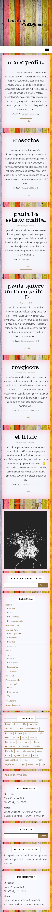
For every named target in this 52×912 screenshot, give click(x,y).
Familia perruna (13, 663)
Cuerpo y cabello (14, 633)
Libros (9, 688)
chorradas (33, 724)
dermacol (18, 733)
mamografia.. (26, 62)
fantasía (16, 737)
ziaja (43, 764)
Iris (19, 742)
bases (7, 724)
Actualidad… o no (12, 626)
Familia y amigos (22, 226)
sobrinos (25, 760)
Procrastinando (11, 684)
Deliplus (8, 733)
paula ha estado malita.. (26, 216)
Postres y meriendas (15, 621)
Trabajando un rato (12, 705)
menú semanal (24, 746)
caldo (23, 724)
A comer (8, 605)
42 (32, 505)
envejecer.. (26, 367)
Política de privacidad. (15, 775)
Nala (17, 751)
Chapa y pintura (11, 630)
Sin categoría (10, 701)
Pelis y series (12, 692)
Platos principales (14, 617)
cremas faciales (32, 729)
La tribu (31, 226)
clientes (20, 729)
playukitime (17, 755)
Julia (18, 114)
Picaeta (10, 612)
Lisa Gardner (10, 746)
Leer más (26, 121)
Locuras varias (25, 68)
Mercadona (37, 746)
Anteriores (18, 505)
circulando (9, 729)
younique (21, 764)
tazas (40, 760)
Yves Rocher (33, 764)
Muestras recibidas (12, 680)
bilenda (15, 724)
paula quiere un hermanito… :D (26, 291)
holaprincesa (10, 742)
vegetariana (10, 764)
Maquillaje (11, 642)
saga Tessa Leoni (12, 760)
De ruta (8, 651)
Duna (7, 737)
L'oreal (26, 742)
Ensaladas (11, 608)
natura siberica (28, 751)
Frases (24, 737)
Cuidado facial (12, 638)
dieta (41, 733)
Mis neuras (31, 373)
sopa (33, 760)
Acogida (10, 658)
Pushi (35, 755)
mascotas (26, 140)
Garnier (33, 737)
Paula (7, 755)
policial (27, 755)
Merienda (9, 751)
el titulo (26, 436)
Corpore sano (10, 646)
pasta (39, 751)
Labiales (35, 742)
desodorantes (30, 733)
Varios (9, 696)
